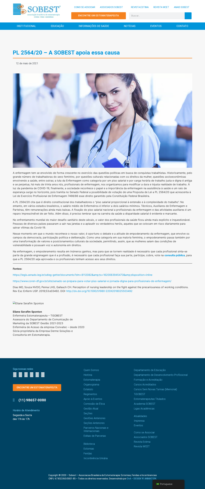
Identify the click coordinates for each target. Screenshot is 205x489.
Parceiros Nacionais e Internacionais (96, 429)
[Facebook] (15, 375)
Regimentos (90, 394)
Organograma (91, 384)
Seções (88, 413)
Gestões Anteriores (94, 418)
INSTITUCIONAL (26, 26)
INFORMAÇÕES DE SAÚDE (94, 26)
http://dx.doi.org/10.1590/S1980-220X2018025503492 (99, 291)
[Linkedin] (37, 375)
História (88, 374)
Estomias (89, 448)
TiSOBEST (139, 394)
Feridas (88, 453)
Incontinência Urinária (96, 458)
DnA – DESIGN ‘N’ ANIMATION (141, 478)
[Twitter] (26, 375)
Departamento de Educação (150, 370)
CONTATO (182, 26)
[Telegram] (43, 375)
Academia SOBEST (144, 403)
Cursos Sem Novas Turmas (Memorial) (155, 389)
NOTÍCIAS (129, 26)
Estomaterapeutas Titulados (150, 398)
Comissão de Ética (94, 403)
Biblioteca (89, 443)
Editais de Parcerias (95, 435)
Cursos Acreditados (145, 384)
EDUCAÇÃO (57, 26)
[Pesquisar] (188, 15)
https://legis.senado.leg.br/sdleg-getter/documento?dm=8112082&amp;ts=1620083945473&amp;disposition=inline (82, 274)
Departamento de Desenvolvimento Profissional (161, 374)
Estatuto (88, 389)
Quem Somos (91, 370)
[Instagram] (20, 375)
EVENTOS (156, 26)
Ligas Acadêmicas (144, 408)
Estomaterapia (92, 379)
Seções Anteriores (94, 423)
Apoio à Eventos (93, 398)
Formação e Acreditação (148, 379)
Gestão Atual (91, 408)
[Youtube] (32, 375)
